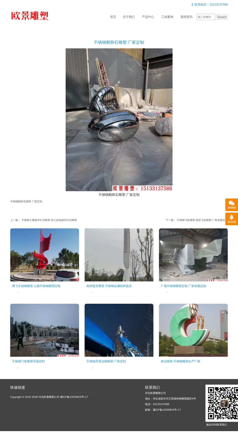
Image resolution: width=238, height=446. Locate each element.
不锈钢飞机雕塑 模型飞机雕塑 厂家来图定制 (202, 220)
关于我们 (129, 16)
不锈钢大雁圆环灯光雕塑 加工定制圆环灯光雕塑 (49, 220)
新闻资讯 (187, 16)
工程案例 (167, 16)
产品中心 (148, 16)
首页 (113, 16)
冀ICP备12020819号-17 (74, 396)
